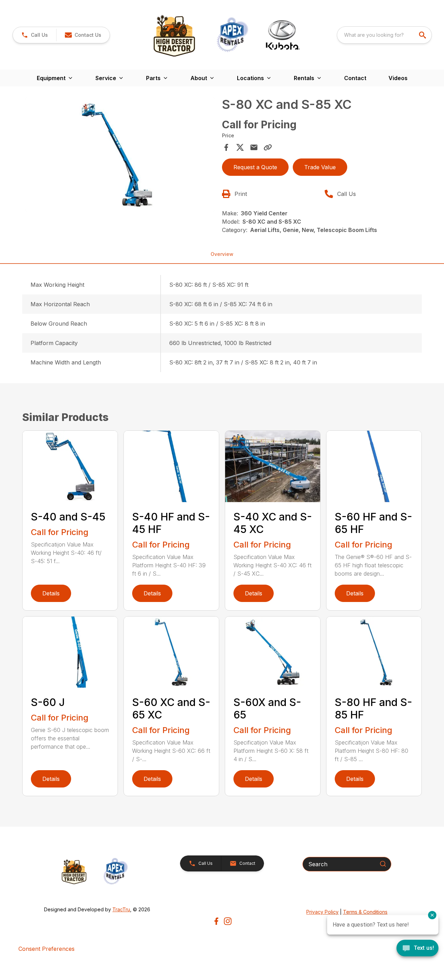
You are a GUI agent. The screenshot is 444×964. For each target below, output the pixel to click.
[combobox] (384, 35)
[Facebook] (216, 921)
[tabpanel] (120, 155)
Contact (355, 78)
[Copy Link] (268, 147)
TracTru (121, 909)
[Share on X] (240, 147)
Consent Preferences (46, 948)
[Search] (383, 863)
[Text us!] (417, 949)
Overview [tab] (222, 254)
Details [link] (51, 593)
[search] (423, 35)
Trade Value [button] (320, 167)
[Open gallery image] (120, 154)
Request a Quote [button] (255, 167)
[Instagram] (227, 921)
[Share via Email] (254, 147)
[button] (34, 35)
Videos (398, 78)
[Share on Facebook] (226, 147)
